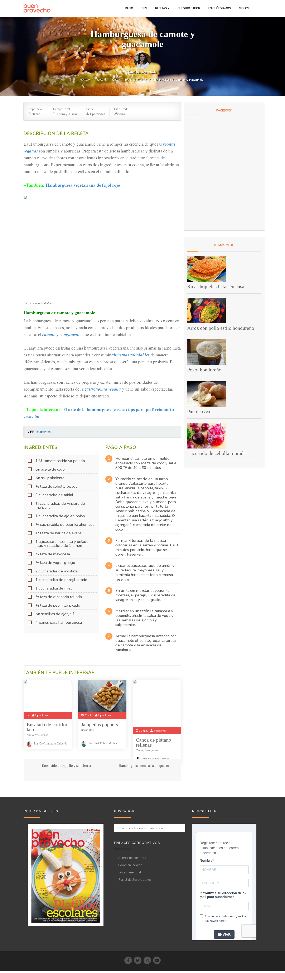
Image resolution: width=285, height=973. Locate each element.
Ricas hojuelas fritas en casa (215, 286)
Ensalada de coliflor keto (47, 727)
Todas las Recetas (136, 79)
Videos (244, 8)
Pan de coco (199, 411)
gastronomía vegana (102, 389)
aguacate (72, 334)
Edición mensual (129, 872)
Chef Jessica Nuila (143, 72)
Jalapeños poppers (99, 724)
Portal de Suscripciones (134, 880)
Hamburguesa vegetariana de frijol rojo (83, 185)
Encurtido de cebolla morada (216, 453)
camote (48, 334)
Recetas (161, 8)
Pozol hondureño (204, 369)
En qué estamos (219, 8)
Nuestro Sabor (189, 8)
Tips (144, 8)
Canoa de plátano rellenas (153, 742)
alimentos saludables (131, 355)
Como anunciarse (130, 865)
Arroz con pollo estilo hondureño (220, 328)
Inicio (129, 8)
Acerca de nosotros (132, 858)
